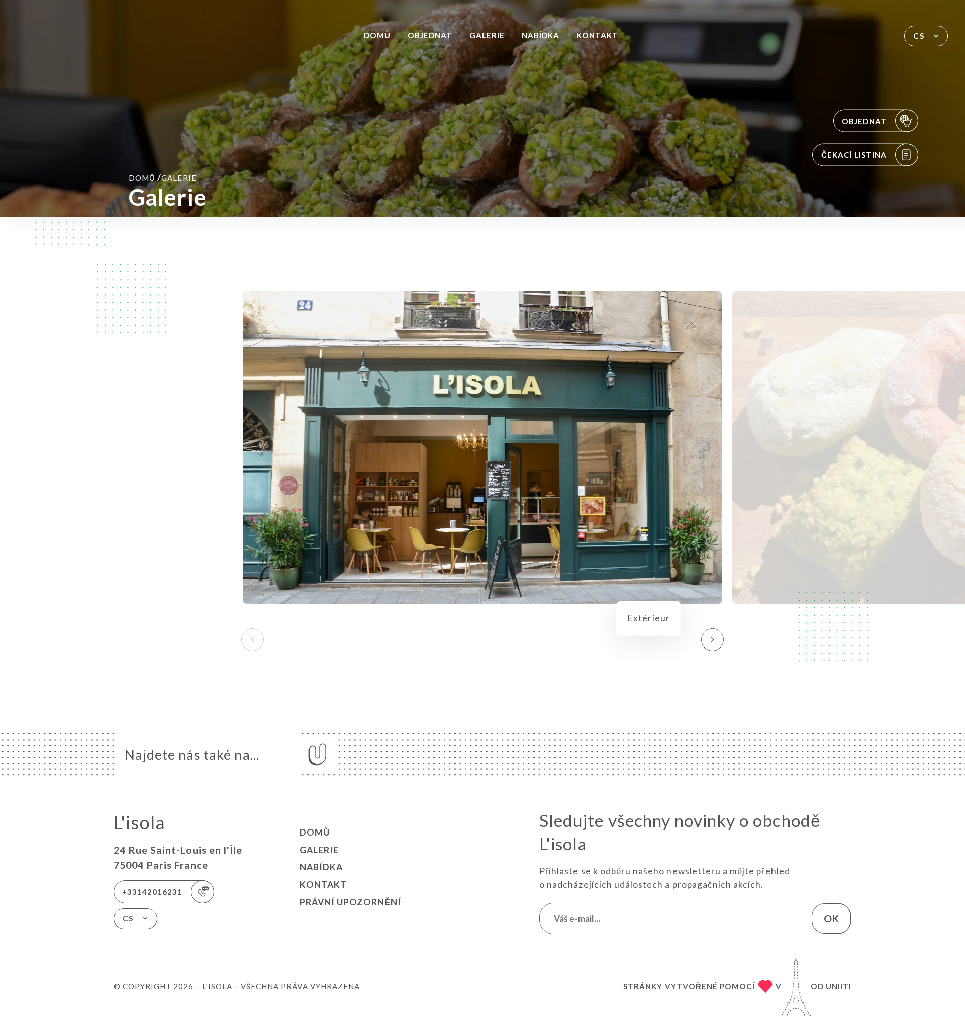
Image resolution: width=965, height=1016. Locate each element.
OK (831, 918)
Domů (377, 35)
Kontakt (597, 35)
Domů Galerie (163, 177)
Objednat (430, 35)
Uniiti (838, 986)
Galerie (487, 35)
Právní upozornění (350, 902)
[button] (712, 640)
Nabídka (540, 35)
